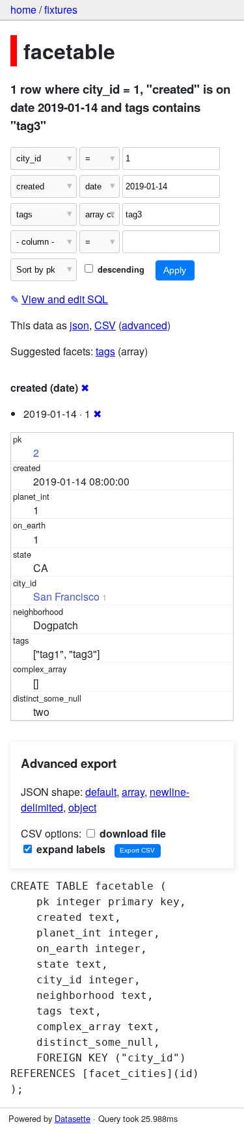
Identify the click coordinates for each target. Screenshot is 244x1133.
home (23, 9)
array (133, 791)
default (100, 791)
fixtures (60, 9)
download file (131, 833)
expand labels (69, 848)
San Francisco (66, 596)
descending (119, 269)
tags (105, 351)
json (79, 325)
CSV (105, 325)
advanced (144, 325)
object (82, 807)
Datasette (72, 1118)
